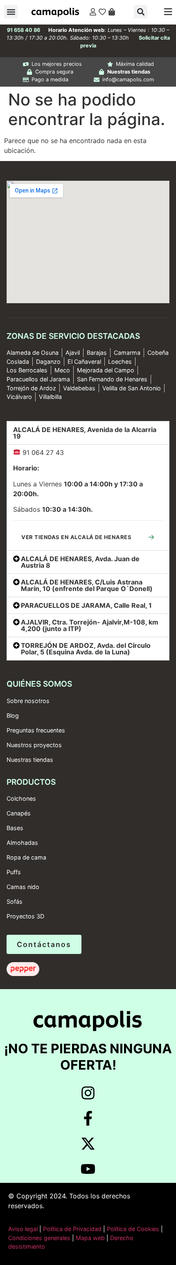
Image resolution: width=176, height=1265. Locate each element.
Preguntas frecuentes (36, 730)
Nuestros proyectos (34, 744)
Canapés (19, 813)
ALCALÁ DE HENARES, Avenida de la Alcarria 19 (84, 432)
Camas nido (23, 886)
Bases (15, 827)
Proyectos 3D (25, 916)
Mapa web (90, 1237)
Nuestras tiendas (30, 759)
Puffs (14, 872)
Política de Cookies (133, 1228)
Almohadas (22, 842)
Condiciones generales (39, 1237)
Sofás (15, 901)
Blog (13, 715)
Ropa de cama (26, 857)
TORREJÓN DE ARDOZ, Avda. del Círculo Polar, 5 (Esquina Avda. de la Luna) (86, 648)
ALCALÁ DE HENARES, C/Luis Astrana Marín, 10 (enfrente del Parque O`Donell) (87, 585)
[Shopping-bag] (111, 12)
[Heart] (102, 12)
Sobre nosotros (28, 700)
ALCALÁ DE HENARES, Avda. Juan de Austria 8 (80, 562)
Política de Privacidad (71, 1228)
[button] (11, 11)
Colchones (21, 798)
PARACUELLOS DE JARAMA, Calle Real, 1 (86, 605)
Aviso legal (23, 1228)
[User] (93, 12)
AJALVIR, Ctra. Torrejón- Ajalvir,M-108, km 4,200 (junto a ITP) (89, 625)
